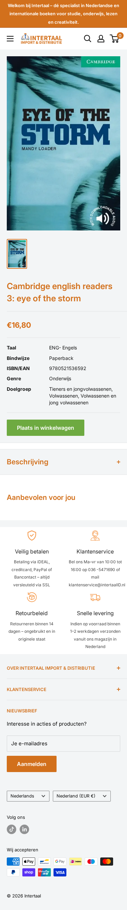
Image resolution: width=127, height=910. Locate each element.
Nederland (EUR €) (76, 795)
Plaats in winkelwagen (45, 427)
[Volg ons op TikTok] (11, 829)
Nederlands (22, 795)
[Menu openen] (10, 38)
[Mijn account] (101, 38)
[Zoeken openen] (87, 38)
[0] (114, 39)
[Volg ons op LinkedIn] (24, 829)
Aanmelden (31, 764)
